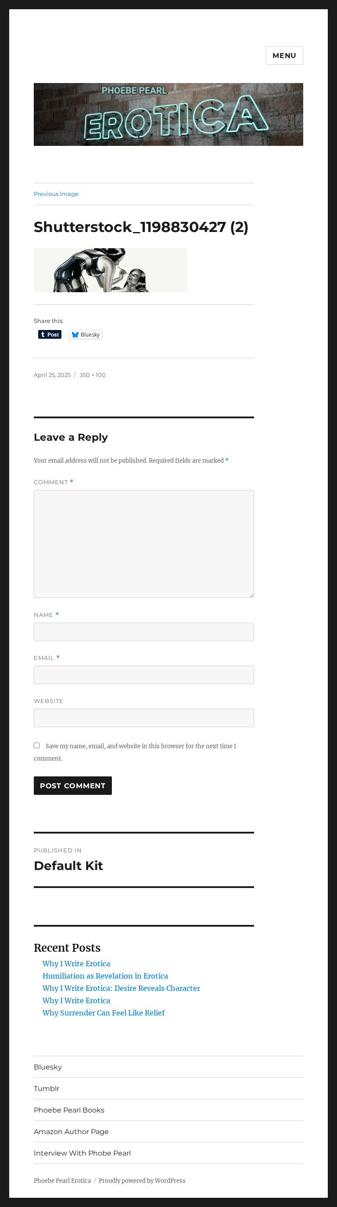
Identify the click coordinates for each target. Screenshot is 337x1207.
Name (46, 615)
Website (49, 700)
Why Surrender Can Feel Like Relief (104, 1012)
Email (47, 658)
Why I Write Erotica (76, 963)
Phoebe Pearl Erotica (62, 1181)
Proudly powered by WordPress (142, 1181)
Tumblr (46, 1088)
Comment (54, 482)
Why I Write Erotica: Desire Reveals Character (121, 988)
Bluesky (48, 1067)
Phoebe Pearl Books (69, 1110)
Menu (284, 55)
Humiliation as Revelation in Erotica (105, 975)
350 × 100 (93, 374)
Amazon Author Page (71, 1131)
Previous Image (56, 193)
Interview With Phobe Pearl (82, 1153)
